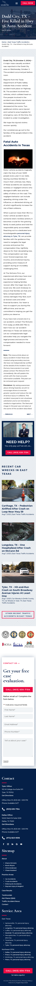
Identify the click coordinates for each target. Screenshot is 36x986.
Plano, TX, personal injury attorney (18, 959)
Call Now (28, 3)
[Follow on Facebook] (3, 844)
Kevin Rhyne (10, 865)
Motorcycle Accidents (13, 884)
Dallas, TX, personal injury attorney (18, 952)
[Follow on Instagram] (8, 844)
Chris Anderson (11, 868)
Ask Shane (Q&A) (8, 898)
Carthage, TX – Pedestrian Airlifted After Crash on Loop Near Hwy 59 (17, 508)
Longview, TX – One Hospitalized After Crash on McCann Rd (16, 548)
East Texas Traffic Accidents (18, 42)
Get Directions (7, 795)
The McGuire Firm (15, 980)
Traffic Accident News (11, 901)
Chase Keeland (10, 870)
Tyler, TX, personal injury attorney (17, 945)
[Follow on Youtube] (21, 844)
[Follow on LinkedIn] (12, 844)
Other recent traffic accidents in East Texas (18, 614)
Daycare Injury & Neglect (14, 886)
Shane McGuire (11, 863)
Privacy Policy (27, 980)
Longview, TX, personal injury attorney (19, 928)
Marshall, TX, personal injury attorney (18, 933)
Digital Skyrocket (22, 982)
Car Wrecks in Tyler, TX (13, 601)
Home (4, 42)
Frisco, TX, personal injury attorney (18, 955)
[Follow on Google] (17, 844)
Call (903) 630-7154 (18, 452)
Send (5, 761)
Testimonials (7, 895)
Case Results (7, 890)
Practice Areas (8, 875)
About (4, 859)
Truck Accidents (11, 881)
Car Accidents (10, 879)
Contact (5, 904)
